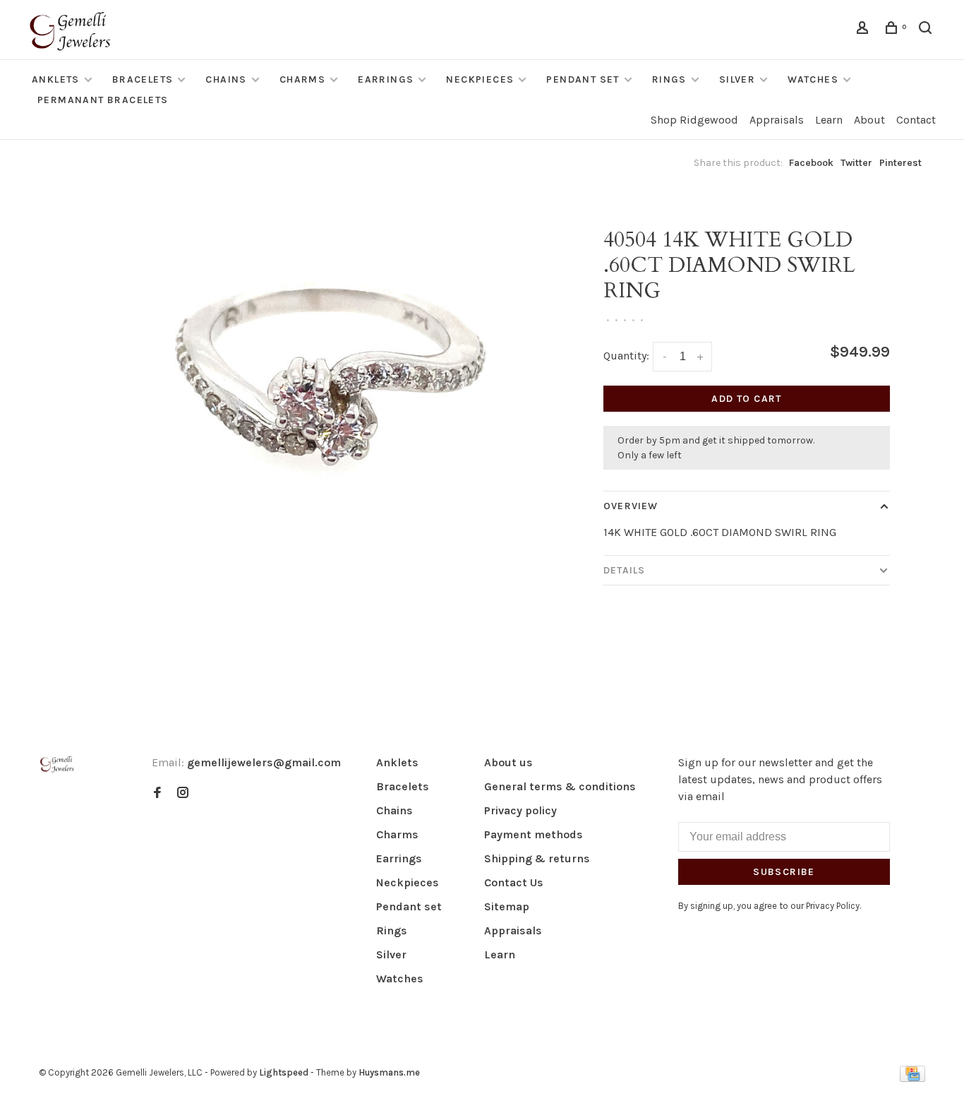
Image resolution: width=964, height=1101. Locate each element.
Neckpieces (480, 79)
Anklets (56, 79)
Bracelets (143, 79)
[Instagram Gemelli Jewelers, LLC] (182, 793)
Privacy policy (520, 810)
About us (508, 762)
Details (624, 570)
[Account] (864, 30)
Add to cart (746, 399)
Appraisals (776, 119)
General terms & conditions (560, 786)
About (869, 119)
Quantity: (626, 355)
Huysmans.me (389, 1072)
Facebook (811, 163)
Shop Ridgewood (694, 119)
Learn (829, 119)
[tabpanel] (320, 431)
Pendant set (582, 79)
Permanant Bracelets (103, 100)
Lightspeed (283, 1072)
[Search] (927, 30)
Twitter (856, 163)
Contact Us (513, 882)
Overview (630, 506)
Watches (813, 79)
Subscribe (784, 872)
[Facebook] (157, 793)
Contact (916, 119)
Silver (737, 79)
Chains (225, 79)
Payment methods (533, 834)
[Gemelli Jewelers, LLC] (57, 764)
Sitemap (506, 906)
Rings (669, 79)
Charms (302, 79)
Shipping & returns (537, 858)
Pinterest (900, 163)
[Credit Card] (912, 1078)
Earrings (386, 79)
